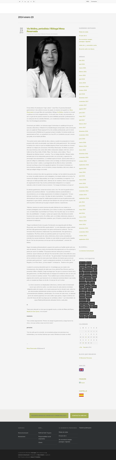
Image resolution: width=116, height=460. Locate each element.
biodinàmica (82, 266)
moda (81, 289)
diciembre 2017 (83, 97)
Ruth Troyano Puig (35, 34)
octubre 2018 (83, 90)
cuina (95, 269)
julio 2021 (82, 60)
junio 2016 (82, 138)
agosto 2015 (82, 168)
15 (85, 337)
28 (83, 342)
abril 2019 (82, 79)
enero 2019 (82, 83)
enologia (94, 276)
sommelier (92, 303)
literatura (82, 286)
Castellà (83, 391)
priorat (92, 293)
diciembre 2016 (83, 131)
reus (88, 299)
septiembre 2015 (84, 165)
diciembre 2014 (83, 187)
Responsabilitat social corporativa (44, 437)
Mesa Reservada (32, 348)
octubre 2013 (83, 235)
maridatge (94, 286)
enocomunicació (87, 276)
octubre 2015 (83, 161)
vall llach (87, 306)
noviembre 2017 (83, 101)
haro (88, 283)
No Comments (54, 34)
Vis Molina (60, 112)
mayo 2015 (82, 172)
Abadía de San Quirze (33, 311)
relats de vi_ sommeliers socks (88, 45)
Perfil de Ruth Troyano (44, 433)
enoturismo (88, 279)
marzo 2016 (82, 142)
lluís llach (87, 286)
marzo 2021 (82, 68)
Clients (40, 442)
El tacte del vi (83, 35)
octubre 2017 (83, 105)
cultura (81, 273)
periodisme (82, 293)
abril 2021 (82, 64)
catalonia (89, 266)
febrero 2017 (83, 124)
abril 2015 (82, 176)
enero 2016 (82, 150)
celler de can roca (88, 269)
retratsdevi (88, 296)
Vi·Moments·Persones (45, 34)
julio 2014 (82, 202)
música (85, 289)
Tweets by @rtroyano (85, 427)
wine (87, 316)
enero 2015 (82, 183)
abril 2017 (82, 120)
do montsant (87, 273)
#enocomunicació (23, 433)
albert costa (82, 262)
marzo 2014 (82, 217)
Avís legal (33, 452)
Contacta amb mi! (79, 415)
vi (90, 306)
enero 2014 (82, 224)
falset (94, 279)
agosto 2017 (82, 109)
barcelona (89, 262)
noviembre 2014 (83, 191)
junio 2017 (82, 112)
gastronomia (82, 283)
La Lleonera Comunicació (86, 250)
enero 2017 (82, 127)
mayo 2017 (82, 116)
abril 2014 (82, 213)
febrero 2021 (83, 71)
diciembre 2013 (83, 228)
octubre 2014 (83, 194)
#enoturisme (21, 436)
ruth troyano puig (84, 303)
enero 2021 (82, 75)
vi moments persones (84, 310)
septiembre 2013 (84, 239)
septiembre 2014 (84, 198)
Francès (82, 379)
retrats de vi (83, 299)
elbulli (81, 276)
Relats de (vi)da (83, 32)
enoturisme (82, 279)
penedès (90, 289)
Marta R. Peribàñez (35, 457)
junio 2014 (82, 206)
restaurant (82, 296)
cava (81, 269)
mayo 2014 (82, 209)
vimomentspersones (84, 313)
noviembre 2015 (83, 157)
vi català (95, 306)
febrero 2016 (83, 146)
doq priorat (94, 273)
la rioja (92, 283)
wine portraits (92, 316)
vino (91, 313)
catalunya (94, 266)
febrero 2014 (83, 220)
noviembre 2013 (83, 232)
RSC (87, 1)
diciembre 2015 (83, 153)
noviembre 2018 (83, 86)
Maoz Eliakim (41, 455)
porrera (88, 293)
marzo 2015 (82, 179)
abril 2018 (82, 94)
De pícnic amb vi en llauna (86, 49)
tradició (81, 306)
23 (88, 340)
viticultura (82, 316)
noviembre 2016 (83, 135)
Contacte (94, 1)
